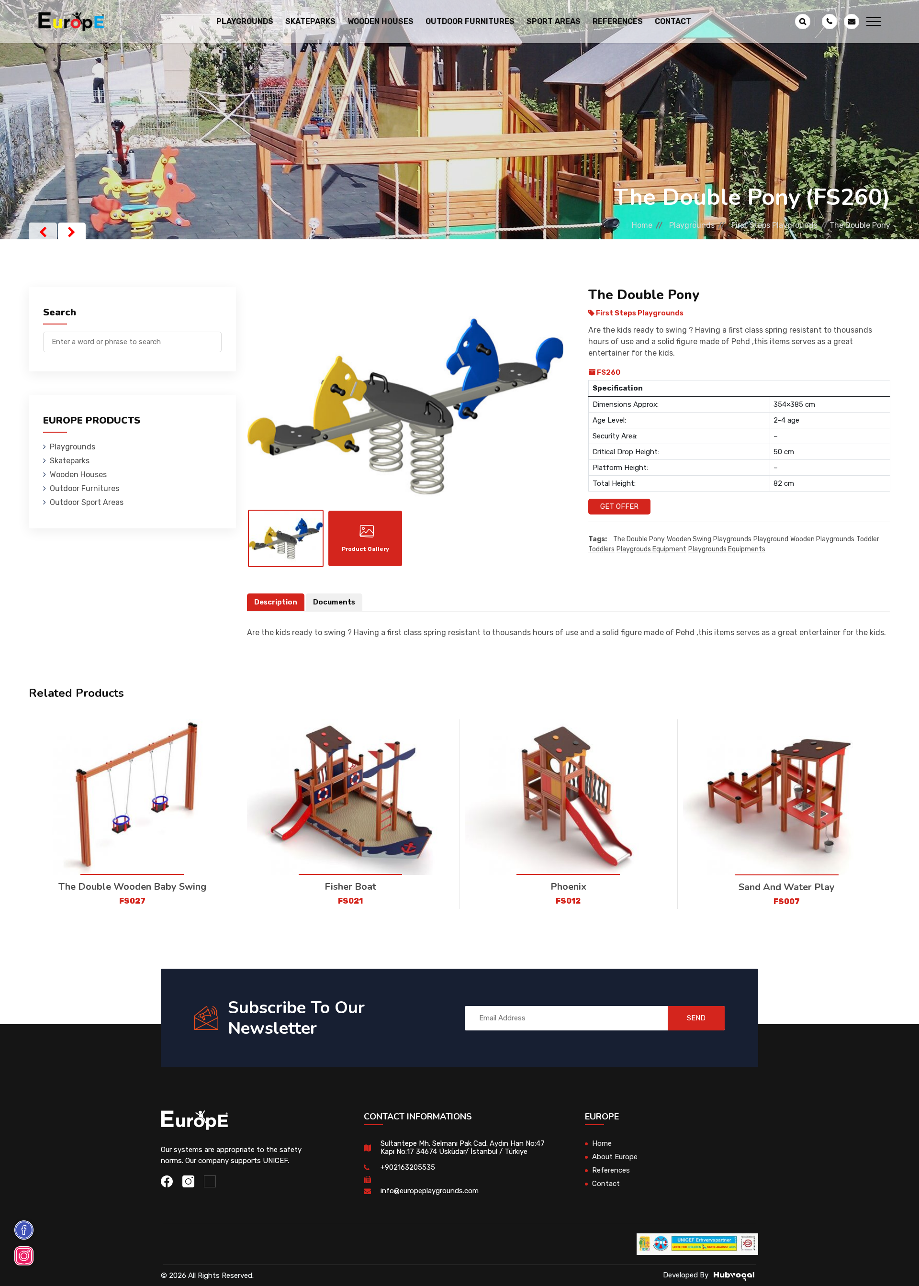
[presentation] (43, 232)
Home (642, 225)
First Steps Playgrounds (774, 225)
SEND (696, 1018)
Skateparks (70, 460)
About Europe (615, 1156)
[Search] (214, 337)
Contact (673, 21)
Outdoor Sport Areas (86, 502)
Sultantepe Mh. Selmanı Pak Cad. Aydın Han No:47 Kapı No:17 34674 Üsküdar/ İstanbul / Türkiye (463, 1147)
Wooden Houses (78, 474)
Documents (334, 602)
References (618, 21)
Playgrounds (692, 225)
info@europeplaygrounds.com (430, 1190)
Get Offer (619, 506)
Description (275, 602)
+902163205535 (408, 1167)
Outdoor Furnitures (84, 488)
